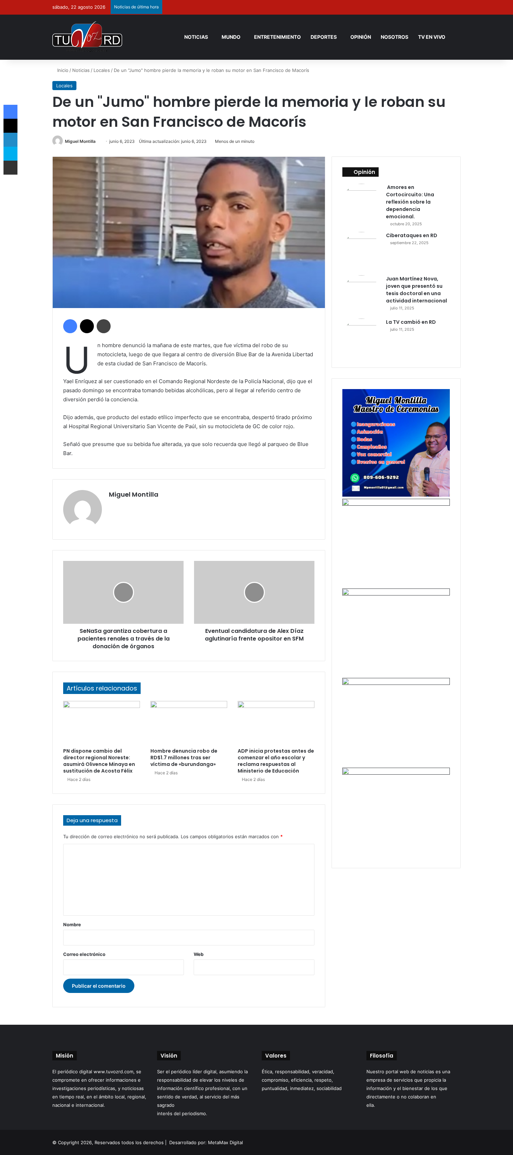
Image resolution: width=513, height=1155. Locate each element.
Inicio (62, 70)
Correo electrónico (84, 954)
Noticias (196, 37)
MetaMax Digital (225, 1142)
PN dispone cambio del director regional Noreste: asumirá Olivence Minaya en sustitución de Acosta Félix (99, 760)
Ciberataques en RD (411, 235)
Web (198, 954)
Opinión (360, 37)
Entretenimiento (277, 37)
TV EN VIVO (431, 37)
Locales (102, 70)
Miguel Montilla (80, 141)
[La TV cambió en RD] (361, 338)
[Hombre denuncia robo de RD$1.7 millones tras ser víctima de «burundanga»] (188, 722)
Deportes (324, 37)
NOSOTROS (394, 37)
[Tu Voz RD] (87, 37)
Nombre (72, 924)
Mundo (231, 37)
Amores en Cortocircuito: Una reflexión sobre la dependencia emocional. (410, 202)
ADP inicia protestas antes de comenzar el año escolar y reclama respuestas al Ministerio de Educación (276, 760)
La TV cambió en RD (411, 322)
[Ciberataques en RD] (361, 251)
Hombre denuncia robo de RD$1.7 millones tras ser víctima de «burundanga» (183, 757)
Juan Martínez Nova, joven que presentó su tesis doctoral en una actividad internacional (416, 289)
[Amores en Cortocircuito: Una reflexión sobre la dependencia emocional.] (361, 203)
